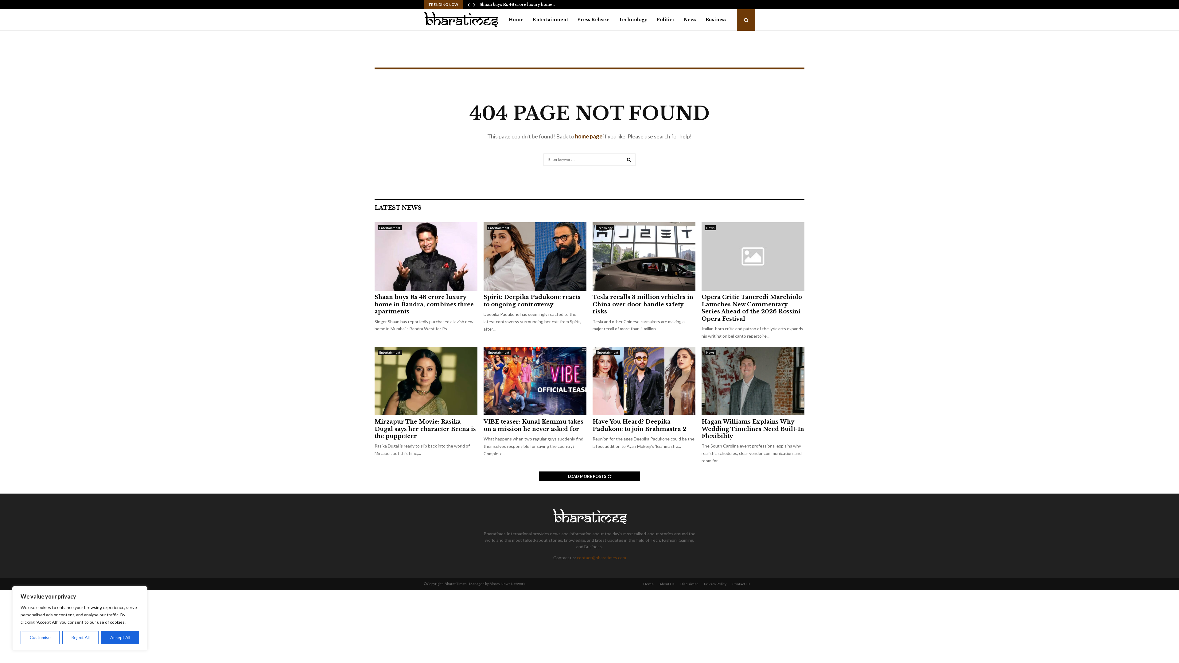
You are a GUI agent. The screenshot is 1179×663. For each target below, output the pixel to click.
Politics (665, 19)
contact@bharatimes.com (601, 557)
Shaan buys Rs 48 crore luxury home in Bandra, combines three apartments (424, 304)
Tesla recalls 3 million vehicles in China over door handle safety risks (643, 304)
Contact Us (741, 584)
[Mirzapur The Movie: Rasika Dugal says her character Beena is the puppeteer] (426, 381)
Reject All (80, 637)
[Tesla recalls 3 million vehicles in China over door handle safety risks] (644, 256)
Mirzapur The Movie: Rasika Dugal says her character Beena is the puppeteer (425, 429)
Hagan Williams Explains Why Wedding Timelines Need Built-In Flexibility (753, 429)
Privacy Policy (715, 584)
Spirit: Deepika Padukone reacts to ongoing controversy (532, 301)
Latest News (398, 207)
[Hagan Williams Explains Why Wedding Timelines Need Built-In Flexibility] (753, 381)
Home (516, 19)
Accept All (120, 637)
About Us (667, 584)
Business (716, 19)
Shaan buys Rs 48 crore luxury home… (517, 4)
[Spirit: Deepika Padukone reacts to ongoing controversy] (535, 256)
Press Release (593, 19)
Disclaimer (689, 584)
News (690, 19)
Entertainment (550, 19)
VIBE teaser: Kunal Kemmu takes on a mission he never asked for (533, 425)
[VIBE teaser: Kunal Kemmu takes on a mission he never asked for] (535, 381)
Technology (633, 19)
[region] (79, 618)
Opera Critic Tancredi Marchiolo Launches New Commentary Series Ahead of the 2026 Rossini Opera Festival (752, 308)
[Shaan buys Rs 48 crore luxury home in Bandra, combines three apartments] (426, 256)
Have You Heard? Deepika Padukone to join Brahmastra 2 (639, 425)
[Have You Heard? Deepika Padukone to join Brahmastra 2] (644, 381)
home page (588, 136)
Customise (40, 637)
